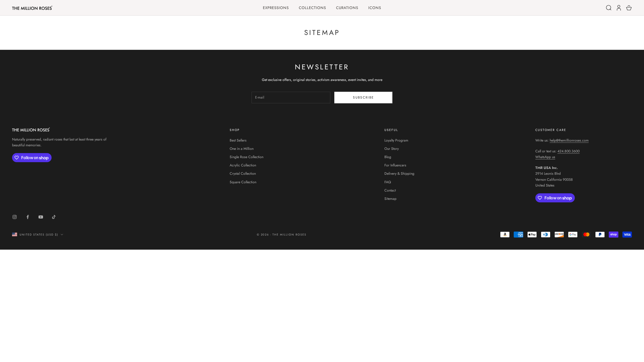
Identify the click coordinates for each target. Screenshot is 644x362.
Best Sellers (238, 140)
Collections (312, 8)
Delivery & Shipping (399, 173)
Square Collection (243, 182)
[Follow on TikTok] (53, 216)
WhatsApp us (545, 156)
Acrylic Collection (243, 165)
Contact (390, 190)
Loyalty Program (396, 140)
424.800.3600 (568, 151)
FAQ (387, 182)
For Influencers (395, 165)
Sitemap (390, 198)
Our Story (391, 148)
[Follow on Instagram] (14, 216)
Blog (387, 156)
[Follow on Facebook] (27, 216)
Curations (347, 8)
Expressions (276, 8)
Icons (374, 8)
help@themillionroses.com (569, 140)
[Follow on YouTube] (40, 216)
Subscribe (363, 97)
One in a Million (242, 148)
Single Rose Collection (246, 156)
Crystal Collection (243, 173)
